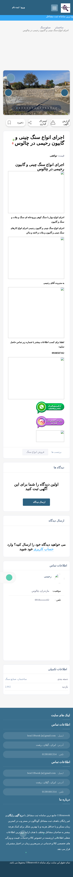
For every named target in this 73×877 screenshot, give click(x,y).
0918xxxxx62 (42, 599)
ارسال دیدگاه (39, 502)
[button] (16, 108)
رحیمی (47, 576)
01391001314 (49, 754)
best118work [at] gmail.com (41, 735)
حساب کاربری (43, 549)
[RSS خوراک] (60, 871)
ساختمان (59, 27)
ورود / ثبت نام (18, 7)
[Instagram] (66, 871)
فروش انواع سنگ (35, 452)
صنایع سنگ (45, 27)
